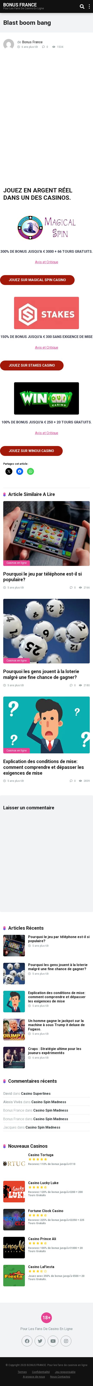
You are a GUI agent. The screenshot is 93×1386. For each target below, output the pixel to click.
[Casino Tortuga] (14, 1173)
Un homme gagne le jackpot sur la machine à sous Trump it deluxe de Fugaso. (56, 1025)
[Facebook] (27, 1341)
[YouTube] (53, 1341)
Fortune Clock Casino (45, 1211)
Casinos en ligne (16, 562)
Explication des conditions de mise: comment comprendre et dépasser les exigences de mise (43, 767)
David (7, 1094)
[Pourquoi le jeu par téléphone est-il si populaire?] (46, 533)
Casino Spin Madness (48, 1102)
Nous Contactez (60, 1376)
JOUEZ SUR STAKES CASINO (32, 365)
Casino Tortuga (40, 1155)
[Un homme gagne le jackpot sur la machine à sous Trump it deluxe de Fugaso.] (14, 1039)
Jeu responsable (65, 1372)
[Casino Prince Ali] (14, 1257)
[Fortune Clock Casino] (14, 1229)
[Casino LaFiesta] (14, 1285)
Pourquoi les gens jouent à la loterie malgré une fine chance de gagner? (41, 674)
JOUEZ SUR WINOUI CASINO (31, 451)
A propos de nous (34, 1376)
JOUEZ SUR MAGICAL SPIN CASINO (37, 280)
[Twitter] (40, 1341)
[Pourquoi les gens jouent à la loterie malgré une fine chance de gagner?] (46, 631)
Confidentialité (41, 1372)
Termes (22, 1372)
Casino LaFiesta (41, 1267)
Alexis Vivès (12, 1102)
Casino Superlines (36, 1094)
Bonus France (20, 4)
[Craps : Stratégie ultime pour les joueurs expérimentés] (14, 1067)
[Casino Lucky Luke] (14, 1201)
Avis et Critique (46, 262)
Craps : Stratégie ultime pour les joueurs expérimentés (54, 1051)
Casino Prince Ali (42, 1239)
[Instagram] (66, 1341)
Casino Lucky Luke (43, 1183)
